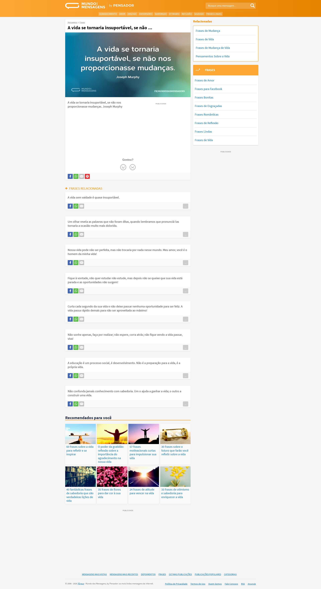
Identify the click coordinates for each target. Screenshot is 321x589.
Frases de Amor (204, 80)
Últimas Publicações (180, 574)
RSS (243, 583)
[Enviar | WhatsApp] (75, 176)
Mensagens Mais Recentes (124, 574)
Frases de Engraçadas (208, 106)
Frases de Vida (205, 39)
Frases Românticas (207, 114)
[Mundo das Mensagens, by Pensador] (111, 6)
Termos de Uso (197, 583)
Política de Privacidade (176, 583)
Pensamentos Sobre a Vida (213, 56)
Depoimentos (148, 574)
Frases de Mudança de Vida (213, 48)
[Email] (81, 176)
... (186, 206)
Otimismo (174, 13)
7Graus (81, 583)
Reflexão (187, 13)
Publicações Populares (208, 574)
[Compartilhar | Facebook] (70, 176)
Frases (162, 574)
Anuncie (252, 583)
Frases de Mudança (208, 31)
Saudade (199, 13)
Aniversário (145, 13)
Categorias (230, 574)
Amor (122, 13)
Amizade (132, 13)
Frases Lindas (214, 13)
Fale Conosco (231, 583)
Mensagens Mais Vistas (94, 574)
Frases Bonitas (204, 97)
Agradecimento (108, 13)
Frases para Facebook (208, 89)
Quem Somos (215, 583)
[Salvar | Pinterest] (87, 176)
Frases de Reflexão (206, 123)
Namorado (161, 13)
